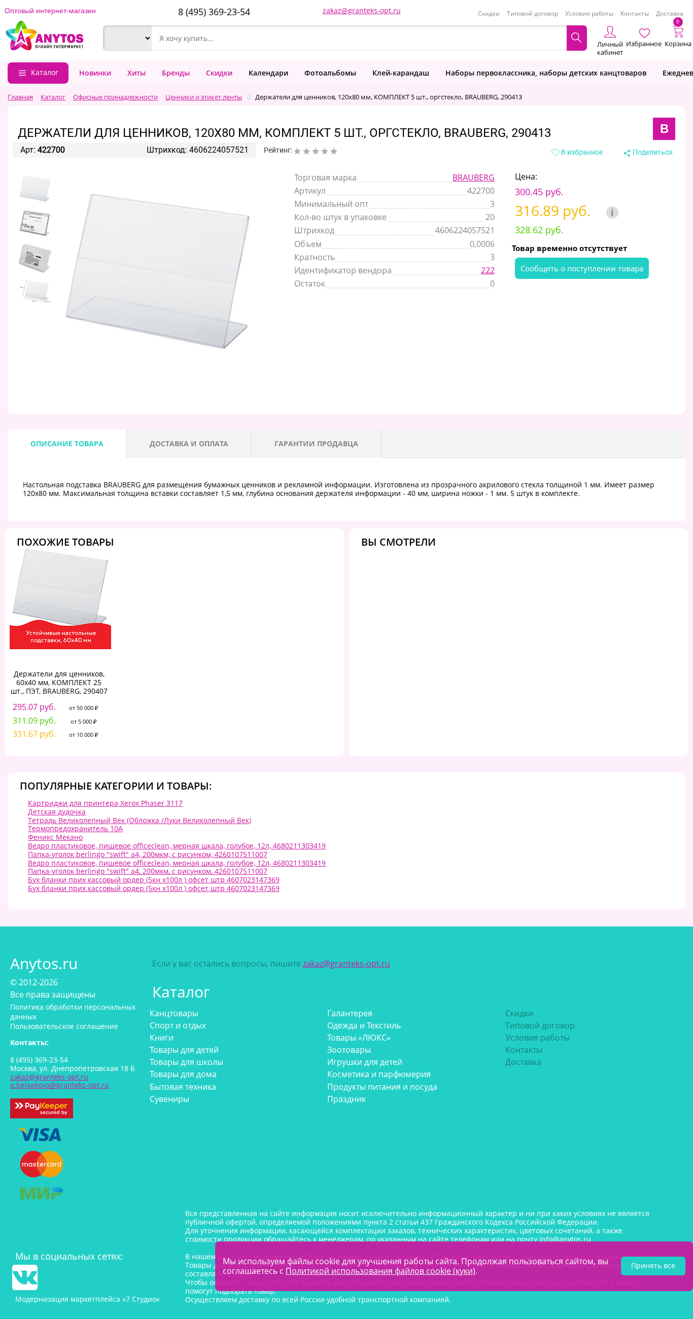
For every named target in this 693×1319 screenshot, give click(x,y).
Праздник (346, 1098)
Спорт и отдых (178, 1025)
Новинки (95, 73)
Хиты (136, 73)
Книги (162, 1037)
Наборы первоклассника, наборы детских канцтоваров (545, 73)
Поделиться (652, 152)
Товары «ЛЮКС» (359, 1037)
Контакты (634, 13)
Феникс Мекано (55, 837)
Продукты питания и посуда (382, 1086)
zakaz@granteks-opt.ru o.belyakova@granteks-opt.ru (59, 1081)
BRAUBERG (474, 177)
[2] (306, 151)
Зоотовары (349, 1049)
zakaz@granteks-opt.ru (362, 10)
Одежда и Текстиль (364, 1025)
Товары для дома (183, 1074)
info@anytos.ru (565, 1239)
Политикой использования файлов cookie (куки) (380, 1270)
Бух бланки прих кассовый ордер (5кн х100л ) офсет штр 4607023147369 (154, 879)
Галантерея (349, 1013)
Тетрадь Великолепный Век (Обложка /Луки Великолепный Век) (139, 820)
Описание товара (66, 443)
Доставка (669, 13)
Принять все (653, 1265)
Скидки (489, 13)
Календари (268, 73)
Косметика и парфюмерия (379, 1074)
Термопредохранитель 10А (75, 828)
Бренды (176, 73)
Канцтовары (174, 1013)
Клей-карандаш (400, 73)
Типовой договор (532, 13)
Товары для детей (184, 1049)
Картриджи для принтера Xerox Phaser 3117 (105, 803)
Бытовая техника (183, 1086)
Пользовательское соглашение (64, 1026)
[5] (333, 151)
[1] (297, 151)
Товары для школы (186, 1061)
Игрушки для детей (364, 1061)
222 (488, 270)
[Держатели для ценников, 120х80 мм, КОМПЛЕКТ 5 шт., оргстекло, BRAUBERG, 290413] (35, 189)
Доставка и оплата (189, 443)
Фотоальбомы (330, 73)
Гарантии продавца (316, 443)
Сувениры (169, 1098)
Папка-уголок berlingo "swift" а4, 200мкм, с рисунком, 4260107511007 (147, 854)
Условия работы (589, 13)
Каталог (44, 72)
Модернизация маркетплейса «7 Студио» (87, 1299)
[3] (315, 151)
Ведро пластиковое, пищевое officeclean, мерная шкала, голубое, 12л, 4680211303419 (177, 845)
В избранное (581, 152)
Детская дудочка (57, 811)
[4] (324, 151)
